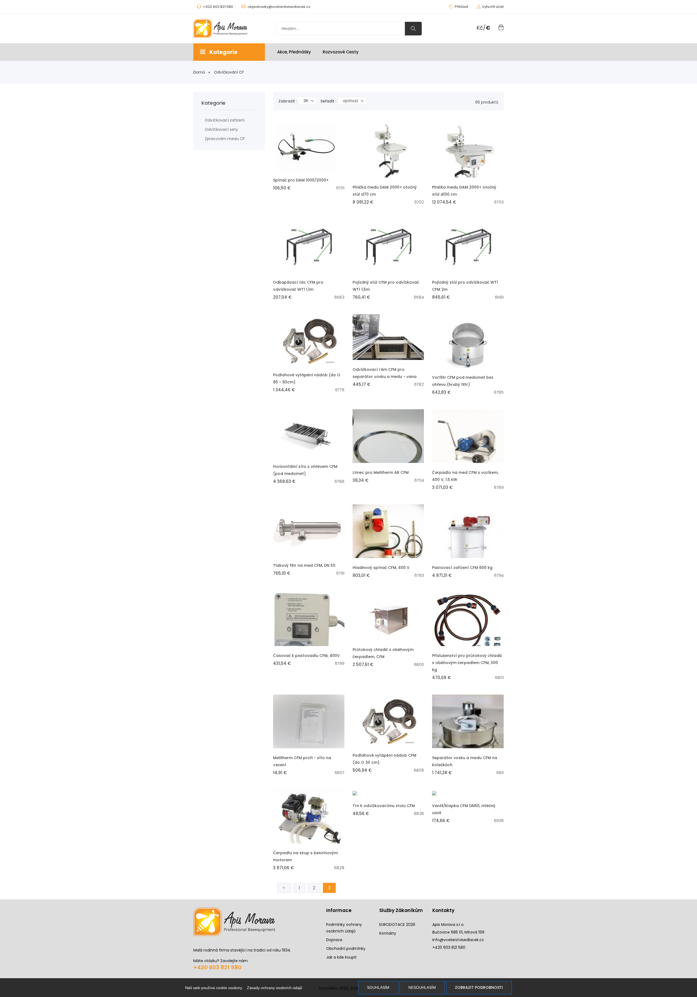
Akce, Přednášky (294, 52)
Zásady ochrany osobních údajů (274, 988)
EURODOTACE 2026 (397, 924)
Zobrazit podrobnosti (479, 987)
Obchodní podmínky (345, 948)
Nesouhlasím (422, 987)
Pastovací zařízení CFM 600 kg (462, 567)
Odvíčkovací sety (221, 129)
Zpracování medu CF (225, 138)
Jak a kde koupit (341, 957)
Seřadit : (328, 101)
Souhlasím (378, 987)
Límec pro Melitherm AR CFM (381, 472)
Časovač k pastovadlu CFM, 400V (306, 655)
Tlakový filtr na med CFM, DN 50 (304, 565)
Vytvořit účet (493, 6)
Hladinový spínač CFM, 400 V (381, 567)
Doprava (334, 940)
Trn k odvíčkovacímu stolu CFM (384, 805)
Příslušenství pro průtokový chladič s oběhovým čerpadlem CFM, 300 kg (467, 662)
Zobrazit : (288, 101)
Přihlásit (461, 6)
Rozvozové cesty (341, 52)
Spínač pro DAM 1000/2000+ (301, 180)
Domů (199, 72)
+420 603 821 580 (217, 967)
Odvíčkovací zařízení (224, 120)
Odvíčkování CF (229, 72)
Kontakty (387, 933)
